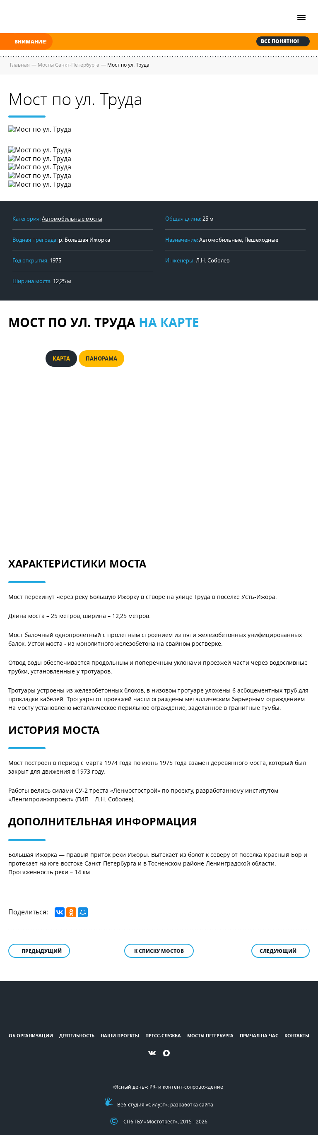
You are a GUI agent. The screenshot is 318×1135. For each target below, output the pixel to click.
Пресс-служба (163, 1035)
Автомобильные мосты (72, 218)
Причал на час (259, 1035)
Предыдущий (42, 951)
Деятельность (76, 1035)
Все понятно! (280, 41)
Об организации (31, 1035)
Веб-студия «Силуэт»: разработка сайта (165, 1104)
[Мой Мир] (83, 912)
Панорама (101, 358)
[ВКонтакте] (60, 912)
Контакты (296, 1035)
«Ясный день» (130, 1086)
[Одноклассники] (71, 912)
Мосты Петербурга (210, 1035)
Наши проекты (120, 1035)
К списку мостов (159, 951)
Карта (61, 358)
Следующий (278, 951)
